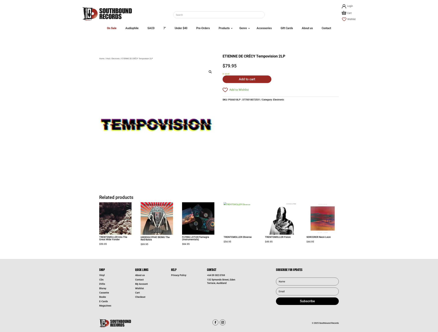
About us (307, 28)
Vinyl (108, 59)
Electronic (116, 59)
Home (101, 59)
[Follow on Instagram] (223, 322)
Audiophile (132, 28)
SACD (150, 28)
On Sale (112, 28)
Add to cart (247, 79)
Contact (326, 28)
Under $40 (181, 28)
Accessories (264, 28)
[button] (210, 72)
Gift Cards (287, 28)
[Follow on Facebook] (215, 322)
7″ (164, 28)
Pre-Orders (203, 28)
